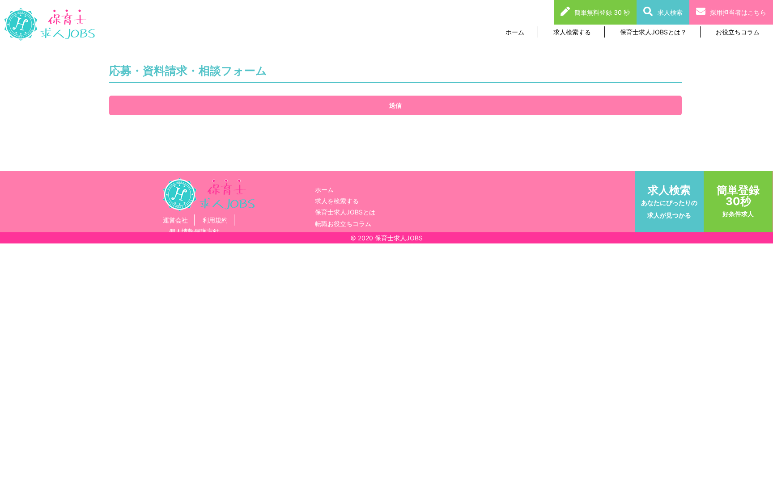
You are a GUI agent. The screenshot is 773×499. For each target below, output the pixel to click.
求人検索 (670, 12)
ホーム (514, 32)
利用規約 (215, 220)
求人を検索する (337, 201)
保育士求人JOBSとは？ (653, 32)
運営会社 (175, 220)
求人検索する (572, 32)
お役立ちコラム (738, 32)
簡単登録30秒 (738, 201)
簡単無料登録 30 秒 (602, 12)
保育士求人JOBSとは (345, 212)
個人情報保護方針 (194, 231)
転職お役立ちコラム (343, 223)
